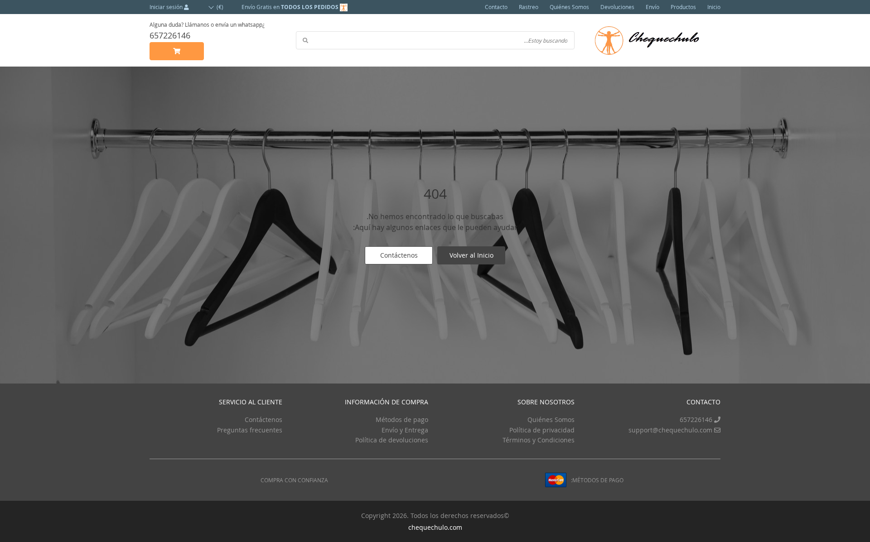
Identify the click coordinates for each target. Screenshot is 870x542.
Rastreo (528, 6)
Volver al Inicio (471, 255)
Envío (652, 6)
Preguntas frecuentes (249, 430)
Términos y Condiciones (539, 440)
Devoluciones (617, 6)
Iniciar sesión (167, 6)
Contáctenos (399, 255)
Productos (683, 6)
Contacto (496, 6)
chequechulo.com (435, 527)
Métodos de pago (402, 419)
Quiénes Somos (569, 6)
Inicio (713, 6)
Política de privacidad (542, 430)
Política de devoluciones (391, 440)
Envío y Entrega (405, 430)
